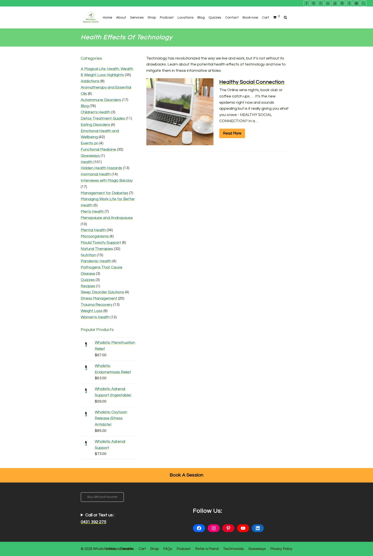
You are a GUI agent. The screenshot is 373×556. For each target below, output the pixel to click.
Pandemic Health (96, 261)
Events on (89, 143)
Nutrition (88, 255)
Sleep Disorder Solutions (102, 292)
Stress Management (99, 298)
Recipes (88, 286)
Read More (232, 133)
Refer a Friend (207, 549)
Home (111, 549)
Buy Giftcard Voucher (102, 496)
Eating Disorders (95, 125)
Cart (142, 549)
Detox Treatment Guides (103, 118)
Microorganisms (95, 236)
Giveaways (90, 156)
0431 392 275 (93, 522)
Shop (154, 549)
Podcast (184, 549)
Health (87, 162)
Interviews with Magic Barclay (107, 180)
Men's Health (92, 211)
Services (127, 549)
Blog (85, 106)
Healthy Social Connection (251, 82)
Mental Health (93, 230)
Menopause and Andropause (107, 218)
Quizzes (88, 280)
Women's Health (95, 317)
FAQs (167, 549)
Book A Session (187, 475)
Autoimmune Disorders (101, 100)
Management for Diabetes (104, 193)
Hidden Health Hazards (101, 168)
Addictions (90, 81)
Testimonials (233, 549)
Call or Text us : (97, 518)
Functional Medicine (98, 149)
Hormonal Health (96, 174)
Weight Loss (92, 311)
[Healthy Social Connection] (179, 142)
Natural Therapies (97, 249)
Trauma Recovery (96, 305)
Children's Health (95, 112)
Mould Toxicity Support (101, 243)
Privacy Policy (281, 549)
